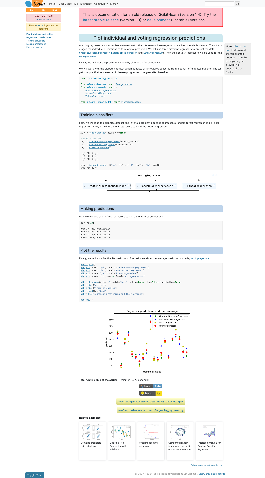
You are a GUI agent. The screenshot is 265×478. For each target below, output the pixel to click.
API (76, 3)
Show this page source (212, 473)
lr (199, 180)
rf (156, 180)
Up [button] (43, 10)
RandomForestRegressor (157, 185)
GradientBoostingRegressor (107, 185)
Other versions (43, 19)
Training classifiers (35, 40)
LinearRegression (200, 185)
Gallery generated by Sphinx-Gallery (206, 465)
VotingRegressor (175, 175)
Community (101, 3)
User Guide (65, 3)
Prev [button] (32, 10)
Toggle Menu (34, 475)
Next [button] (54, 10)
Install (52, 3)
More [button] (113, 3)
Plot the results (34, 47)
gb (106, 180)
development (158, 20)
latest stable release (101, 20)
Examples (86, 3)
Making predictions (36, 44)
